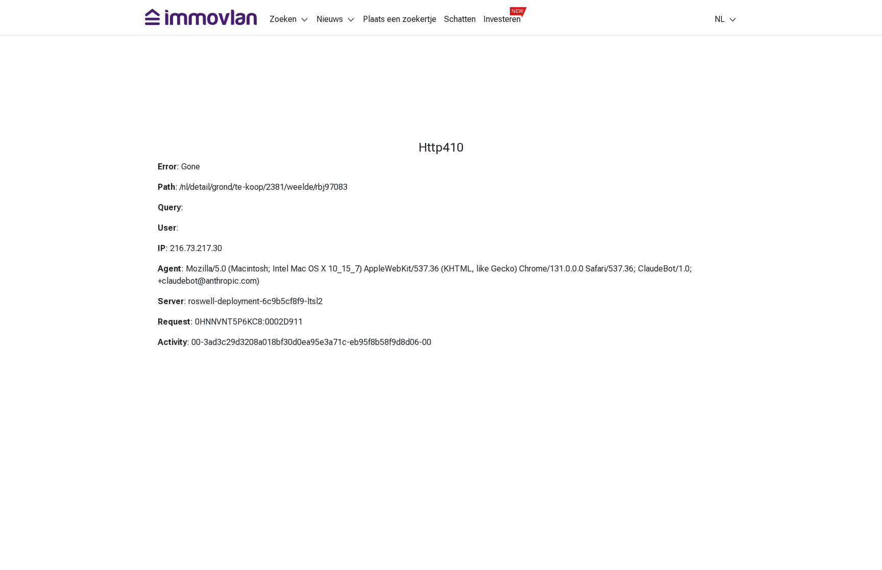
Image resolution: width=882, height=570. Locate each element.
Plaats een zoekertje (399, 19)
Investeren (502, 19)
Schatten (460, 19)
